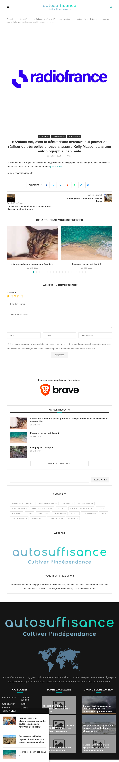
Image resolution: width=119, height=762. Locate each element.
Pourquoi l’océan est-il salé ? (32, 264)
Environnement (56, 518)
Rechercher (100, 480)
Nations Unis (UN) (85, 503)
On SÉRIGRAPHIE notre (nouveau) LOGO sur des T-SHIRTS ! (57, 709)
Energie (6, 708)
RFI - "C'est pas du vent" (42, 508)
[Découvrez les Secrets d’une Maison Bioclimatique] (59, 743)
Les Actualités (9, 697)
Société (74, 513)
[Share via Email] (88, 185)
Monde (30, 513)
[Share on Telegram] (81, 185)
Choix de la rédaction (98, 689)
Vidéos (100, 508)
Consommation (89, 513)
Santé (103, 513)
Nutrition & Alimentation (81, 508)
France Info (43, 513)
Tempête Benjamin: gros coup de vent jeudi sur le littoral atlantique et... (98, 728)
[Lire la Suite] (56, 166)
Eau (23, 704)
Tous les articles (25, 698)
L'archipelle (67, 503)
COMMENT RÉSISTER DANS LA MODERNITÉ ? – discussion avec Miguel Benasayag (58, 728)
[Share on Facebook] (46, 185)
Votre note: (12, 292)
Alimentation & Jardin (47, 503)
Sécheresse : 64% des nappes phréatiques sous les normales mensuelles (31, 739)
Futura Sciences (19, 518)
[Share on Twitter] (53, 185)
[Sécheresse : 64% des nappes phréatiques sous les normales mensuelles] (9, 739)
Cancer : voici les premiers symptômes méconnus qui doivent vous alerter (96, 747)
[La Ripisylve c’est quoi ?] (86, 243)
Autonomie (16, 513)
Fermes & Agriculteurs (22, 503)
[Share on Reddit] (67, 185)
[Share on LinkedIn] (60, 185)
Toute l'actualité (59, 689)
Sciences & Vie (38, 518)
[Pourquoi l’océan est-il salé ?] (32, 243)
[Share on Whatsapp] (74, 185)
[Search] (110, 7)
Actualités (24, 19)
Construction (8, 704)
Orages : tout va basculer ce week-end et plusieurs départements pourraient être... (98, 709)
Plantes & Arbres (19, 508)
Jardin (24, 708)
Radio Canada (60, 513)
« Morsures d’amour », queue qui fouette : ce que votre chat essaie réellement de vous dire (69, 420)
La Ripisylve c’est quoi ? (86, 264)
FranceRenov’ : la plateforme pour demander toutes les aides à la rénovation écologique (32, 722)
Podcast (61, 508)
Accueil (10, 19)
